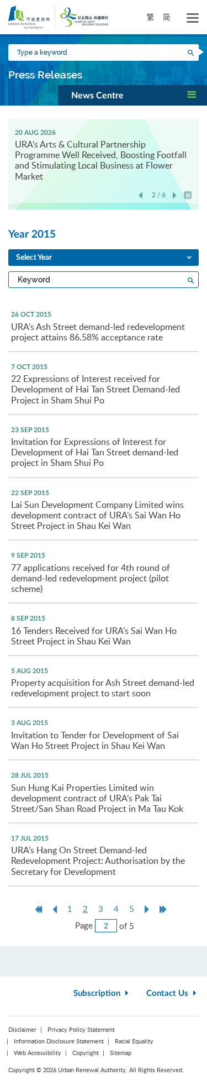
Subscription (98, 993)
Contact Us (168, 993)
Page (84, 925)
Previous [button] (140, 196)
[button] (132, 95)
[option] (103, 154)
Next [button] (175, 196)
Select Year (34, 257)
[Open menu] (193, 18)
